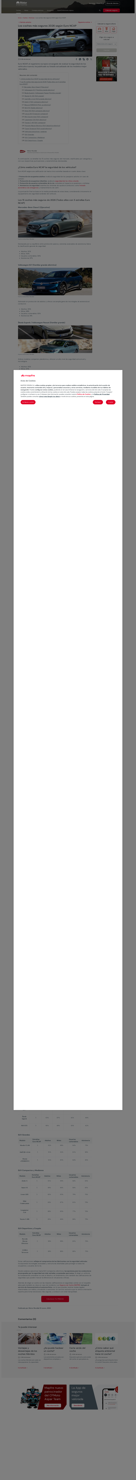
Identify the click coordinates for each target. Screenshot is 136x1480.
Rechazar (98, 402)
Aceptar (110, 402)
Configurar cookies (28, 402)
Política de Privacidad (101, 394)
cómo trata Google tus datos (49, 396)
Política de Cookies (84, 394)
